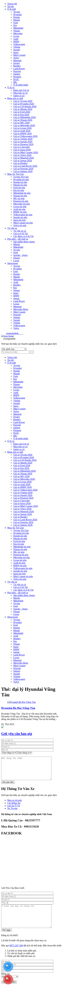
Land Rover (19, 68)
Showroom (12, 263)
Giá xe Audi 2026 (21, 131)
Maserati (17, 60)
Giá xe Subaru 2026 (22, 171)
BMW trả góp (20, 212)
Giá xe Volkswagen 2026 (25, 136)
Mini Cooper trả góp (23, 222)
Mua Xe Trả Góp (15, 174)
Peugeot (17, 76)
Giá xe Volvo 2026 (22, 155)
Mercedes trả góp (21, 204)
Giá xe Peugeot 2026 (23, 144)
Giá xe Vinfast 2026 (22, 139)
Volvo (16, 57)
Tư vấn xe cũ (19, 231)
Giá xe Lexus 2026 (22, 128)
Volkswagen (19, 44)
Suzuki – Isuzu (20, 255)
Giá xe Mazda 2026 (22, 109)
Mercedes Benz (20, 309)
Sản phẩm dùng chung (24, 241)
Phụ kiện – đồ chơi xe (17, 239)
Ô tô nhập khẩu (20, 85)
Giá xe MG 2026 (21, 122)
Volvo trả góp (19, 225)
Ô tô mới (11, 9)
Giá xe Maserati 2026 (23, 158)
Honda (16, 17)
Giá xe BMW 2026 (22, 133)
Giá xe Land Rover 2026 (25, 166)
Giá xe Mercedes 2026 (24, 125)
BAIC (16, 79)
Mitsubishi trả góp (22, 193)
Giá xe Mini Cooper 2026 (25, 152)
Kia (15, 25)
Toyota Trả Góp (21, 176)
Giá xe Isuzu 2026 (22, 149)
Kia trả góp (18, 190)
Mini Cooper (19, 55)
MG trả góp (18, 198)
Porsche (17, 71)
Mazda (16, 20)
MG (15, 82)
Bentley (17, 66)
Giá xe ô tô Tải (20, 233)
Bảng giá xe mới (15, 98)
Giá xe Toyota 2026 (22, 101)
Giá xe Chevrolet (21, 147)
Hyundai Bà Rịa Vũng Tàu (18, 708)
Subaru (16, 74)
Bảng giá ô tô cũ (21, 90)
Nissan (16, 30)
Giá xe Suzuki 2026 (22, 141)
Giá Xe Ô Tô (13, 805)
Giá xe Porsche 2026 (23, 168)
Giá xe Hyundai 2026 (23, 103)
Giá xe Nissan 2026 (22, 120)
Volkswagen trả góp (22, 214)
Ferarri (16, 63)
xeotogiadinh (14, 333)
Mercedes (18, 33)
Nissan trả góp (20, 195)
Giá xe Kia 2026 (21, 114)
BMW (16, 41)
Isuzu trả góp (19, 220)
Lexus (16, 36)
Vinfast (16, 47)
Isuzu (15, 52)
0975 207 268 (16, 945)
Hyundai (17, 14)
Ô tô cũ (10, 87)
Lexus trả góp (19, 206)
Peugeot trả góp (20, 201)
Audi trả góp (19, 209)
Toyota (16, 12)
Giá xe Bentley (20, 163)
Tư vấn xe (12, 228)
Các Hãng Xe (13, 803)
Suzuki (16, 49)
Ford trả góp (19, 187)
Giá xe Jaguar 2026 (22, 160)
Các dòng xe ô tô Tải (23, 236)
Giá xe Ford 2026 (21, 112)
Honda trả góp (20, 182)
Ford (15, 22)
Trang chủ (12, 3)
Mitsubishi (18, 28)
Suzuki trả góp (20, 217)
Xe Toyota (12, 808)
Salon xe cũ (18, 95)
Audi (15, 39)
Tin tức (10, 6)
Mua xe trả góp (14, 800)
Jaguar (16, 298)
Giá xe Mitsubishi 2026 (24, 117)
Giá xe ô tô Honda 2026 (24, 106)
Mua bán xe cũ (20, 93)
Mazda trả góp (20, 185)
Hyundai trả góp (21, 179)
